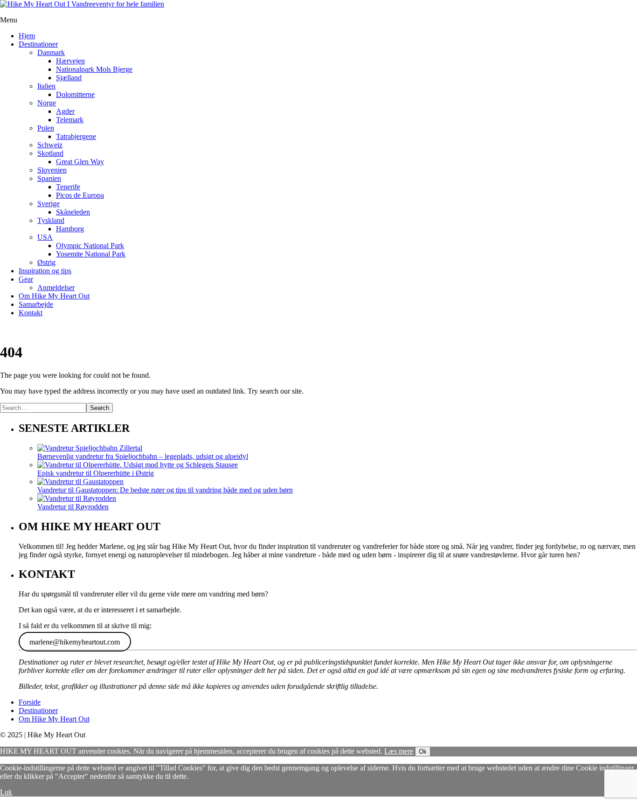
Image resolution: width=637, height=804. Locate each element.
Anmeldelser (56, 287)
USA (45, 237)
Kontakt (30, 313)
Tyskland (50, 220)
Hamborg (70, 229)
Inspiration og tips (45, 271)
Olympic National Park (90, 246)
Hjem (27, 36)
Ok (423, 751)
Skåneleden (73, 212)
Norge (46, 103)
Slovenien (52, 170)
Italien (46, 86)
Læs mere (398, 751)
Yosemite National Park (90, 254)
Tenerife (68, 187)
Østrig (46, 262)
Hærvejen (70, 61)
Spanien (49, 178)
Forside (30, 702)
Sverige (48, 204)
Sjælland (69, 78)
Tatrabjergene (76, 136)
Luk (6, 792)
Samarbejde (36, 304)
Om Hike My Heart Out (54, 296)
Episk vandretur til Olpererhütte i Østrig (95, 473)
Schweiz (49, 145)
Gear (26, 279)
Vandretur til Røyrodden (73, 507)
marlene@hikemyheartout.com (74, 641)
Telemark (69, 120)
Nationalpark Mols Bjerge (94, 69)
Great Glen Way (80, 162)
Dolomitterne (75, 94)
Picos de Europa (80, 195)
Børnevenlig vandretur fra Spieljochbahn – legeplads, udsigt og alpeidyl (142, 456)
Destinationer (38, 44)
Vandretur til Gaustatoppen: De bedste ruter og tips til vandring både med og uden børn (165, 490)
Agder (65, 111)
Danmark (51, 52)
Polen (45, 128)
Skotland (50, 153)
